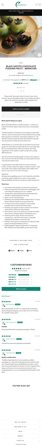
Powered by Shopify (21, 444)
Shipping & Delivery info (21, 240)
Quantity (21, 87)
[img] (6, 301)
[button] (18, 83)
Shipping (18, 75)
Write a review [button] (21, 289)
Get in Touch (20, 422)
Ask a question (21, 244)
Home (20, 63)
